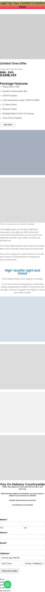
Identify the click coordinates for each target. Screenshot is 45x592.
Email (4, 543)
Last (25, 528)
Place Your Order (9, 571)
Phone (4, 532)
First (1, 528)
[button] (7, 584)
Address (5, 553)
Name (4, 519)
